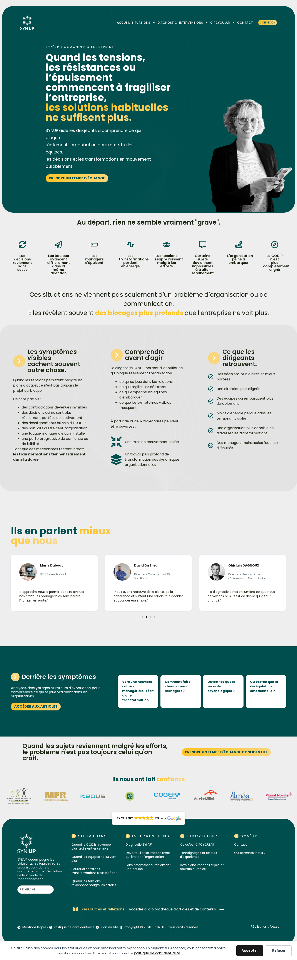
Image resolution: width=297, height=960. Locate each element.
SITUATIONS (141, 22)
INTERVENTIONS (191, 22)
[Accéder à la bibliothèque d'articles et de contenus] (221, 909)
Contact (240, 844)
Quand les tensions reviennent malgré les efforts (94, 883)
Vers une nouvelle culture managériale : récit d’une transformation (138, 691)
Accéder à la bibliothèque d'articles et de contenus (172, 909)
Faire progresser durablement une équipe (148, 867)
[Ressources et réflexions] (75, 909)
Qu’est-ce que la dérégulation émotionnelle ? (264, 686)
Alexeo (275, 926)
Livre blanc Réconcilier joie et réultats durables (202, 867)
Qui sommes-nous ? (249, 853)
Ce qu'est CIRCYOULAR (197, 844)
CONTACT (245, 22)
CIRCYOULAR (220, 22)
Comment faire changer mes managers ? (178, 686)
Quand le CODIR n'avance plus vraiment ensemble (91, 846)
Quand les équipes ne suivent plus (94, 859)
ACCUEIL (123, 22)
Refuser (278, 950)
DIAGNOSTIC (167, 22)
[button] (7, 583)
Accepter (250, 950)
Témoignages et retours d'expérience (198, 855)
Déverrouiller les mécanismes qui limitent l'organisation (148, 855)
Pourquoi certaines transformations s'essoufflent (94, 871)
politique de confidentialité (157, 953)
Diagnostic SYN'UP (139, 844)
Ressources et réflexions (103, 909)
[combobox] (35, 889)
